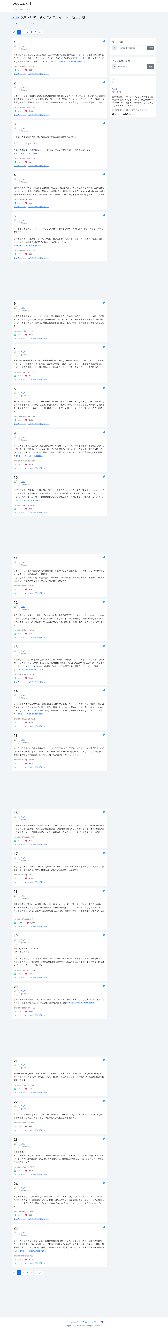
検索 (151, 48)
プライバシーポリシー (89, 1322)
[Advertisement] (59, 280)
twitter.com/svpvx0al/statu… (82, 1002)
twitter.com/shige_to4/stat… (31, 713)
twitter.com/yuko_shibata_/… (29, 500)
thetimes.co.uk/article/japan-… (28, 245)
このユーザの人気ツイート (38, 74)
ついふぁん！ (22, 3)
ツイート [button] (17, 23)
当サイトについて (71, 1322)
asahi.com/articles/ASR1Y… (26, 153)
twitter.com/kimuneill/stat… (33, 1250)
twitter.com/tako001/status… (31, 669)
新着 (28, 9)
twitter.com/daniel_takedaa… (72, 61)
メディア (31, 23)
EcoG (15, 17)
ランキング (18, 9)
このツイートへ (20, 74)
